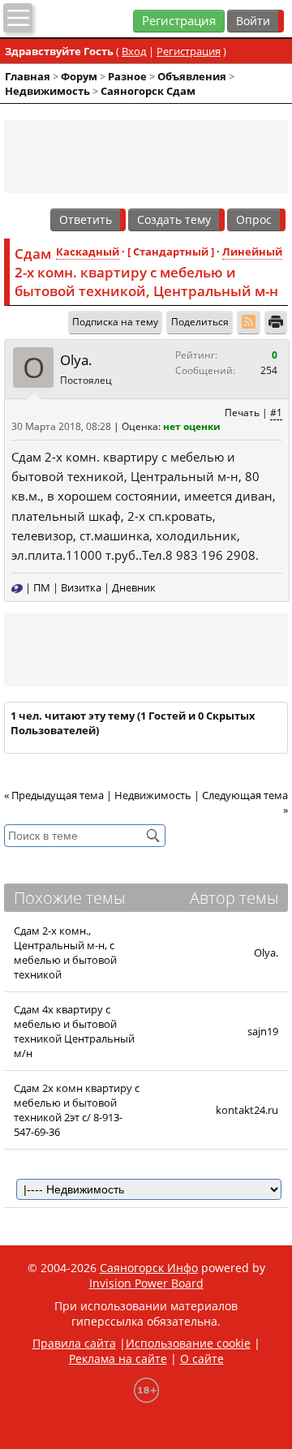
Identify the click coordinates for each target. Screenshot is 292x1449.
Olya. (76, 359)
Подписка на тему (115, 322)
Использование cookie (188, 1343)
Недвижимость (47, 91)
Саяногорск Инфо (149, 1267)
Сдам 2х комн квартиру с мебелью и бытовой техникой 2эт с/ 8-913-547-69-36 (77, 1110)
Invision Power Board (146, 1283)
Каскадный (87, 251)
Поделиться (200, 322)
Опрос (254, 219)
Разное (127, 76)
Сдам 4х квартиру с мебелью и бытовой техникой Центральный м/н (74, 1031)
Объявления (191, 76)
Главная (27, 76)
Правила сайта (74, 1343)
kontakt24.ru (247, 1110)
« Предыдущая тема (54, 795)
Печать (242, 412)
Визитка (81, 587)
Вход (134, 51)
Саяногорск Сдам (148, 91)
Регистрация (179, 20)
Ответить (85, 219)
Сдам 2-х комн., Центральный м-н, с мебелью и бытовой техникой (65, 952)
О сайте (202, 1358)
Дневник (134, 587)
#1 (276, 412)
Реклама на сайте (118, 1358)
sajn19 (262, 1031)
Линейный (252, 251)
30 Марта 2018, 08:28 (61, 426)
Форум (79, 76)
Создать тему (174, 219)
